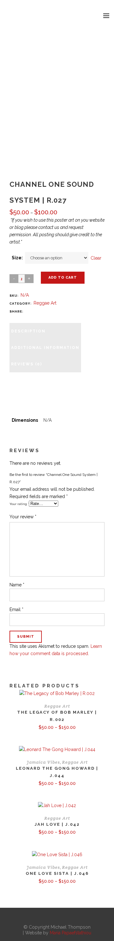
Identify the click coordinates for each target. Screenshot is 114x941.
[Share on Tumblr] (53, 311)
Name (17, 584)
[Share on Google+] (40, 311)
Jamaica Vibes (43, 762)
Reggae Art (45, 303)
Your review (23, 516)
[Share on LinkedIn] (47, 311)
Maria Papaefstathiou (70, 932)
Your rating (19, 504)
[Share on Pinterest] (59, 311)
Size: (17, 257)
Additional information (45, 347)
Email (16, 609)
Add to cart (62, 277)
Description (28, 331)
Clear (96, 257)
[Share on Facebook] (28, 311)
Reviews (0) (26, 364)
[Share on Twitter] (34, 311)
